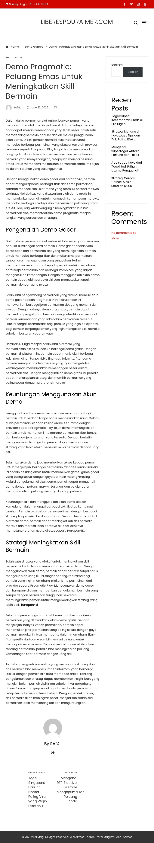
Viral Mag (103, 837)
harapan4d (29, 605)
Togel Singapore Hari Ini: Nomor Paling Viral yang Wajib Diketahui (37, 789)
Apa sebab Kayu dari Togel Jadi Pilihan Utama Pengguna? (126, 166)
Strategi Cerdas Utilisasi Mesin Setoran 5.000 (123, 182)
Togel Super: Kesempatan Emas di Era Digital (127, 120)
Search (117, 65)
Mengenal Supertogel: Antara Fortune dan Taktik (125, 151)
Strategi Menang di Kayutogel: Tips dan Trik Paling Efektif (125, 135)
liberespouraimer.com (77, 22)
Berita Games (14, 57)
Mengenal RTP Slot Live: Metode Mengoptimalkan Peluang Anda (71, 787)
